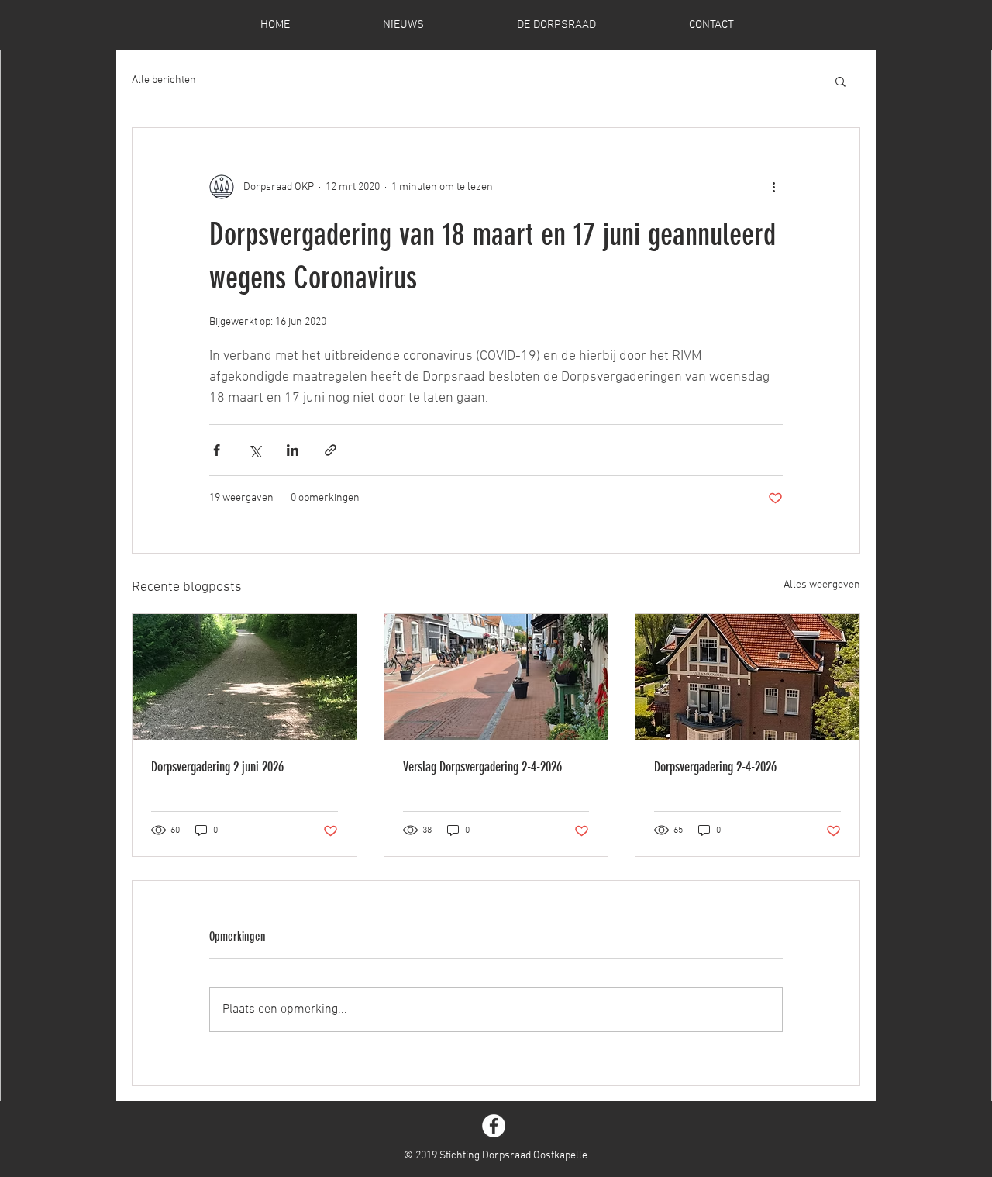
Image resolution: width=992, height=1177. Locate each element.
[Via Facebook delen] (216, 450)
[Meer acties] (773, 187)
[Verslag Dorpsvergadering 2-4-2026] (496, 677)
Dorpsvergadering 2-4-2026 (715, 766)
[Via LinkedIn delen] (292, 450)
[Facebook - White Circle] (493, 1125)
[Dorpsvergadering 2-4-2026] (747, 677)
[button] (840, 80)
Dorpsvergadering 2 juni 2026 (217, 766)
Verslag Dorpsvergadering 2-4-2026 (482, 766)
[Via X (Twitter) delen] (254, 450)
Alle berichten (164, 80)
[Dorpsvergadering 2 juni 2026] (244, 677)
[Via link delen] (330, 450)
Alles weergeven (822, 585)
